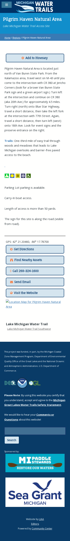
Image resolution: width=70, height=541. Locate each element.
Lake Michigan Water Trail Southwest (29, 329)
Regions (16, 37)
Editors (35, 523)
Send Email (22, 282)
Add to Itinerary (36, 58)
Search (11, 440)
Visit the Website (26, 293)
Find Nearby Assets (28, 260)
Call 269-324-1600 (26, 271)
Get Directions (24, 249)
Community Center (42, 528)
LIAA (41, 519)
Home (7, 37)
